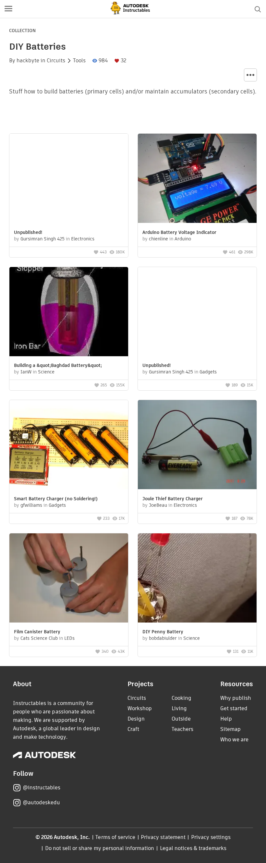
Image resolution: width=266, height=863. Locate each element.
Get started (234, 708)
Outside (181, 719)
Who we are (234, 739)
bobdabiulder (163, 638)
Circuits (56, 60)
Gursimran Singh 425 (42, 239)
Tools (79, 60)
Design (136, 719)
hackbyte (28, 60)
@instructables (41, 787)
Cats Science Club (39, 638)
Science (46, 372)
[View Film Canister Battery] (68, 578)
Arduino (183, 239)
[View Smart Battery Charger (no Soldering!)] (68, 445)
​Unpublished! (28, 232)
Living (179, 708)
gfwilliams (31, 505)
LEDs (69, 638)
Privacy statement (163, 837)
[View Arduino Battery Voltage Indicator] (197, 179)
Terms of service (115, 837)
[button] (8, 9)
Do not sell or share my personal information (99, 848)
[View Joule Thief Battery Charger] (197, 445)
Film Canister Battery (37, 631)
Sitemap (230, 729)
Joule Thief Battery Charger (172, 498)
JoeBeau (158, 505)
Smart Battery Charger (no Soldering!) (56, 498)
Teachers (182, 729)
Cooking (181, 698)
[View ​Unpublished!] (68, 179)
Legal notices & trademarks (193, 848)
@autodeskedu (41, 802)
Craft (133, 729)
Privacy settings (211, 837)
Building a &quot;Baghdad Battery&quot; (58, 365)
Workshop (139, 708)
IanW (25, 372)
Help (226, 719)
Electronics (82, 239)
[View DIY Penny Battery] (197, 578)
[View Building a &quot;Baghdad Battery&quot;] (68, 312)
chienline (158, 239)
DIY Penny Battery (162, 631)
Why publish (235, 698)
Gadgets (208, 372)
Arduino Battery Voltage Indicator (179, 232)
